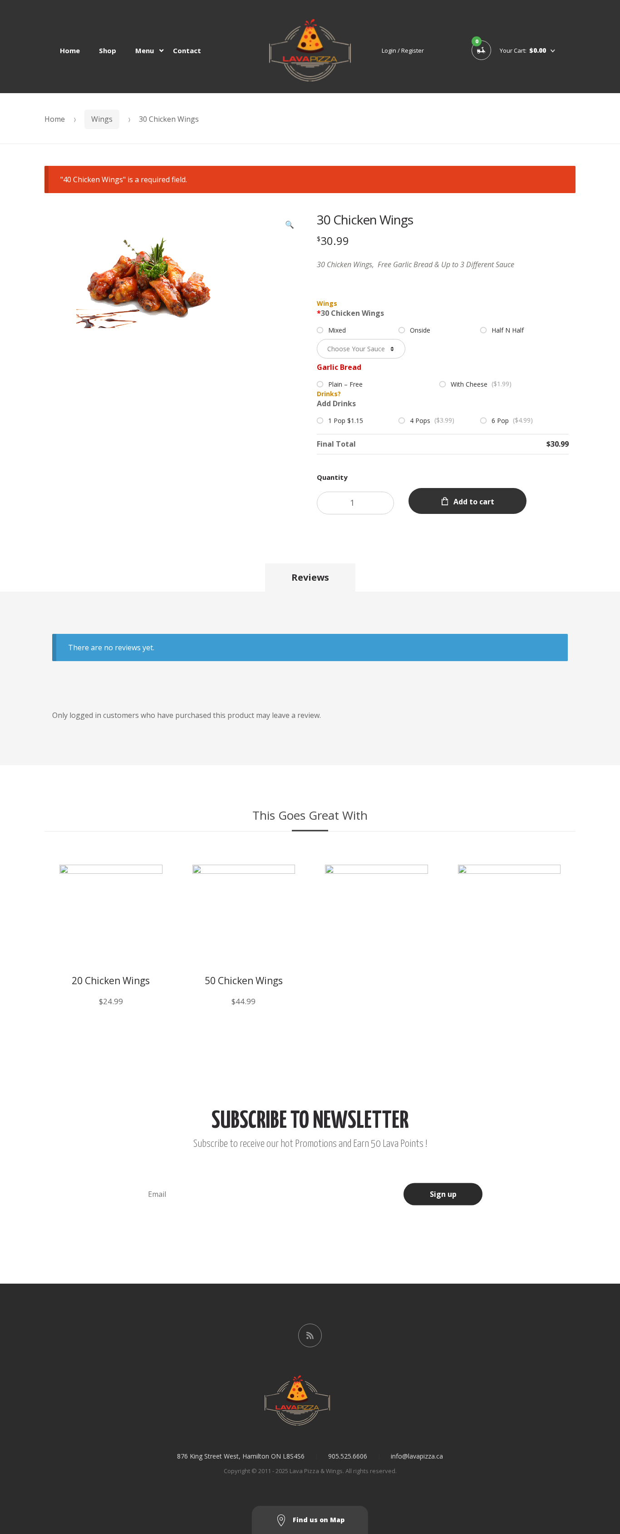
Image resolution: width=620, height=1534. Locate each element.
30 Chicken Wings (350, 313)
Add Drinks (336, 403)
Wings (102, 119)
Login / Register (403, 50)
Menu (144, 50)
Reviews (310, 577)
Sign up (443, 1194)
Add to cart (473, 502)
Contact (187, 50)
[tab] (310, 577)
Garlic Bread (339, 367)
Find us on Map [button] (317, 1519)
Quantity (332, 477)
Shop (107, 50)
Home (70, 50)
